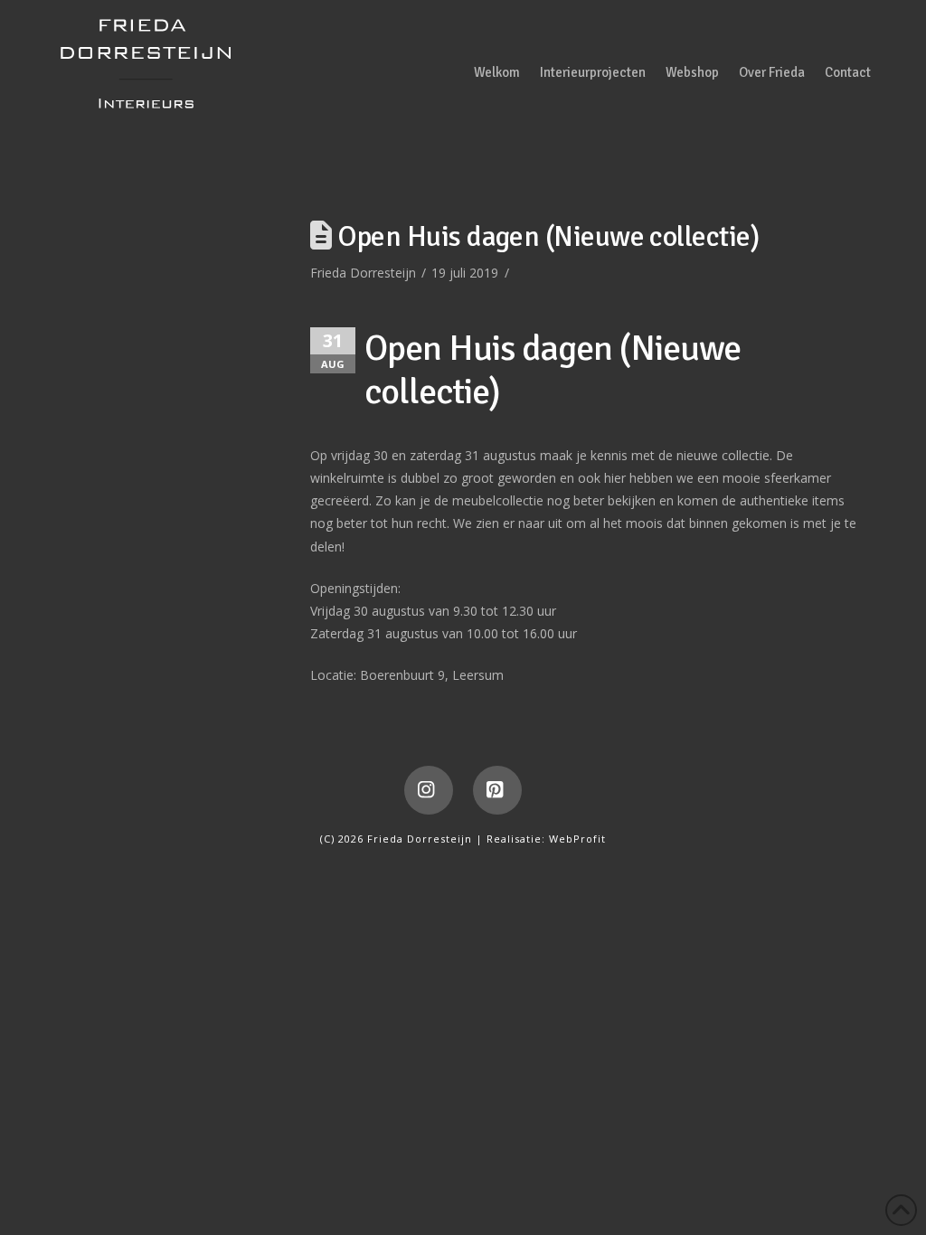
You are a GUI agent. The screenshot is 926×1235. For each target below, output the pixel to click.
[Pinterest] (497, 790)
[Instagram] (428, 790)
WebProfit (577, 838)
